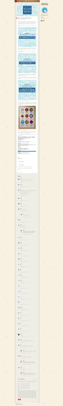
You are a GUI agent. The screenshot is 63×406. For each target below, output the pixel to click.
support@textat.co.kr (25, 362)
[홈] (44, 4)
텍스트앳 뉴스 (24, 19)
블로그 (22, 19)
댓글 (27, 181)
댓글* (18, 389)
